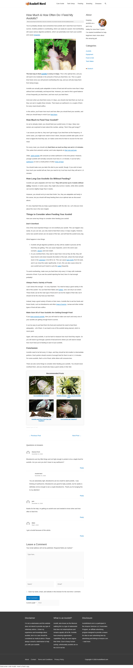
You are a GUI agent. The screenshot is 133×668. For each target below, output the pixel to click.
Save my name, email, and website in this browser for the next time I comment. (54, 592)
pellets (61, 290)
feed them (54, 114)
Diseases (98, 3)
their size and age (71, 150)
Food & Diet (90, 58)
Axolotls (88, 51)
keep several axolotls (37, 316)
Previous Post (35, 435)
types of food (59, 162)
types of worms (61, 304)
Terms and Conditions (45, 659)
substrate (42, 260)
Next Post (76, 435)
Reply (82, 468)
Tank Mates (90, 61)
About (27, 659)
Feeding (80, 3)
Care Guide (60, 3)
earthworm (29, 162)
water (60, 266)
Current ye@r (31, 603)
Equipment (89, 54)
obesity (39, 251)
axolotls (44, 74)
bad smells (70, 260)
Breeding (89, 3)
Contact (33, 659)
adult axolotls (35, 156)
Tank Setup (71, 3)
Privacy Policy (59, 659)
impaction (37, 35)
